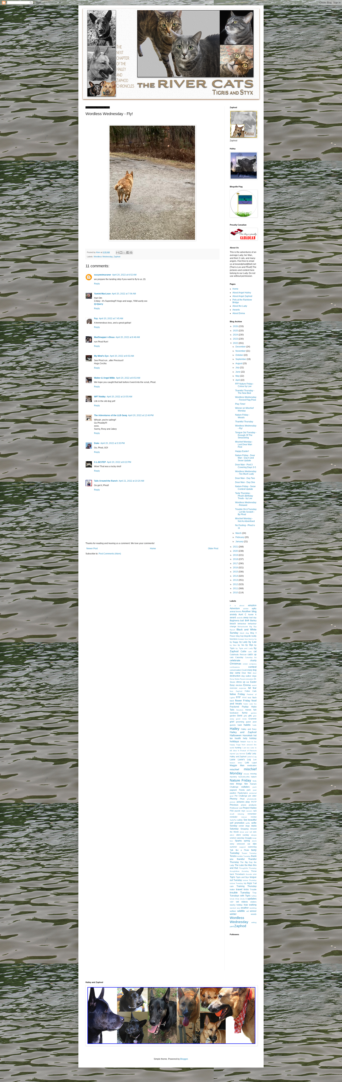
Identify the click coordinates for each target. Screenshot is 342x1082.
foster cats (248, 704)
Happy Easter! (242, 451)
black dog (244, 633)
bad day (253, 617)
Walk (246, 905)
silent (232, 835)
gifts (250, 716)
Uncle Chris (234, 899)
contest (252, 666)
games (253, 713)
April (237, 380)
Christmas (235, 663)
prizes (243, 805)
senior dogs (244, 826)
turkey (254, 896)
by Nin (241, 645)
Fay (96, 318)
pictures (240, 802)
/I (230, 605)
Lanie (232, 759)
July (237, 367)
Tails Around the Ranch (106, 481)
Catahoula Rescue (238, 654)
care (250, 652)
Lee (254, 760)
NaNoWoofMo (244, 777)
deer (254, 673)
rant (254, 811)
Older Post (213, 548)
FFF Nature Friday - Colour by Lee (244, 385)
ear (247, 682)
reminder (233, 817)
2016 (236, 567)
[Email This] (117, 252)
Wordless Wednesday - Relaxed (245, 503)
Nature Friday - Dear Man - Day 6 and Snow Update (245, 458)
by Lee (252, 641)
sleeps (253, 835)
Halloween (236, 735)
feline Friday (237, 694)
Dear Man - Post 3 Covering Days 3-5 (245, 465)
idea (235, 751)
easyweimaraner (102, 275)
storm (254, 841)
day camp (235, 673)
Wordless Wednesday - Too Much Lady (245, 472)
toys (249, 883)
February (240, 537)
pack (254, 787)
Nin (246, 784)
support (242, 847)
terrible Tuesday (244, 856)
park (249, 790)
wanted (233, 908)
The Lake (239, 865)
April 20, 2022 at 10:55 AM (119, 396)
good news (241, 719)
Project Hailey (249, 808)
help (245, 738)
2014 (236, 576)
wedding (253, 908)
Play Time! (240, 404)
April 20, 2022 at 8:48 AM (128, 337)
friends (248, 710)
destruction (235, 676)
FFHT (244, 698)
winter (233, 913)
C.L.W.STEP (100, 462)
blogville (247, 636)
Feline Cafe (250, 691)
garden (233, 716)
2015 (236, 571)
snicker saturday (237, 838)
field (249, 698)
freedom (239, 710)
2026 (236, 326)
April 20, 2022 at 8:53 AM (122, 356)
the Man (249, 865)
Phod (242, 799)
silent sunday (242, 835)
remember (252, 814)
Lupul (254, 763)
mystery (233, 777)
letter (240, 763)
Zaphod (117, 257)
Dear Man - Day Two (245, 478)
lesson (232, 763)
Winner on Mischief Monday (244, 409)
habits (247, 724)
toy (245, 883)
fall (249, 688)
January (239, 541)
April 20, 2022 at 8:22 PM (119, 462)
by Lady (243, 642)
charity (253, 660)
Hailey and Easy (248, 729)
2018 (236, 559)
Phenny (233, 799)
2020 (236, 551)
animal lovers (235, 611)
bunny (251, 639)
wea (238, 908)
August (239, 363)
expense (242, 688)
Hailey (234, 728)
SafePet (233, 820)
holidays (234, 741)
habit (240, 725)
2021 (236, 546)
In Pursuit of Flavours (247, 751)
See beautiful (249, 820)
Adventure (235, 608)
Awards (236, 310)
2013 (236, 580)
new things (236, 784)
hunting (238, 748)
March (238, 533)
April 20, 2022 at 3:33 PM (112, 443)
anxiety (233, 614)
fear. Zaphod (236, 691)
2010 (236, 592)
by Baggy (234, 642)
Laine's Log (252, 757)
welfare (233, 911)
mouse (246, 774)
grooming (240, 722)
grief (232, 722)
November (240, 351)
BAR (247, 620)
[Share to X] (124, 252)
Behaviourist (243, 627)
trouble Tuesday (240, 892)
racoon (249, 811)
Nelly (254, 781)
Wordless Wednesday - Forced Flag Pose (245, 398)
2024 (236, 334)
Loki (247, 762)
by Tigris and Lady (244, 648)
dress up (240, 682)
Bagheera (234, 620)
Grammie (252, 719)
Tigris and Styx (242, 877)
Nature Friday (240, 780)
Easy (232, 685)
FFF (238, 697)
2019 (236, 555)
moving (253, 774)
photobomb (251, 799)
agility (254, 608)
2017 (236, 563)
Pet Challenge (241, 796)
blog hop (239, 636)
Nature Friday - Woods (242, 416)
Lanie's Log (244, 759)
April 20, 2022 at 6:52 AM (124, 275)
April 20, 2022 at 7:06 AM (124, 293)
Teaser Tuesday (249, 853)
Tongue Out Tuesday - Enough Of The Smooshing (245, 435)
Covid (244, 670)
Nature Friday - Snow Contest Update (245, 487)
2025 (236, 330)
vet (237, 902)
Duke (96, 443)
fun (254, 710)
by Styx (249, 645)
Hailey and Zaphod (243, 732)
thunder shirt (251, 874)
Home (153, 548)
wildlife (241, 910)
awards (240, 618)
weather (245, 908)
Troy (254, 893)
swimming (252, 847)
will (247, 911)
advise (245, 609)
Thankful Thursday (244, 421)
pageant (233, 790)
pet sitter (252, 796)
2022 (236, 343)
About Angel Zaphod (242, 296)
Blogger (184, 1059)
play (248, 802)
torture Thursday (249, 880)
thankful (241, 859)
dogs (254, 676)
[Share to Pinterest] (131, 252)
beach (233, 623)
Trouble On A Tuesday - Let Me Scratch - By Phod (245, 512)
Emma (247, 685)
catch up (252, 654)
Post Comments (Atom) (110, 553)
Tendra (233, 856)
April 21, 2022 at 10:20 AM (131, 481)
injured (232, 754)
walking (252, 905)
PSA (232, 811)
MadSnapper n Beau (104, 337)
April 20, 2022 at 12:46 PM (141, 415)
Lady (248, 753)
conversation (235, 670)
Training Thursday (247, 886)
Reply (97, 283)
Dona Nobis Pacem (238, 679)
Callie (243, 651)
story (232, 844)
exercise (233, 688)
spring (247, 841)
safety (240, 820)
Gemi (239, 715)
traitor (232, 889)
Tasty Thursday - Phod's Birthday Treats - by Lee (244, 496)
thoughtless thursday (239, 871)
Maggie (233, 765)
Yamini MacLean (102, 293)
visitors (253, 902)
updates (251, 898)
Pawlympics (243, 793)
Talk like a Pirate (239, 850)
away (245, 617)
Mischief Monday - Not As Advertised (245, 519)
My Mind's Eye (101, 356)
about (241, 605)
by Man (233, 645)
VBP (232, 902)
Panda (242, 790)
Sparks (238, 841)
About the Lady (239, 306)
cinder (245, 664)
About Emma (238, 313)
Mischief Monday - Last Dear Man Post (244, 444)
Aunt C (242, 614)
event (254, 685)
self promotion (237, 823)
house (243, 741)
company (252, 664)
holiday (252, 738)
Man (242, 765)
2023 (236, 339)
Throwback (240, 874)
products (252, 805)
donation (249, 679)
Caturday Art (250, 657)
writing (253, 922)
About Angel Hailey (241, 292)
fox (255, 704)
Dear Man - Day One (245, 482)
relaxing (241, 814)
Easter (253, 682)
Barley (253, 620)
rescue (244, 817)
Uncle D (243, 899)
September (241, 359)
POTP (253, 802)
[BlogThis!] (121, 252)
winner (253, 911)
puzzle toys (240, 811)
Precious (234, 805)
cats (232, 657)
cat (255, 651)
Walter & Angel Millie (104, 378)
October (239, 355)
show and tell (246, 832)
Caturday (239, 657)
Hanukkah (248, 735)
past (254, 790)
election (239, 685)
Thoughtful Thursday (247, 868)
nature (253, 777)
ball (242, 620)
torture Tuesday (236, 883)
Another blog (249, 611)
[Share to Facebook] (127, 252)
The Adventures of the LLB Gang (110, 415)
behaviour (242, 624)
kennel (242, 754)
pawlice (233, 793)
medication (251, 765)
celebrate (235, 660)
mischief (234, 769)
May (237, 376)
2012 (236, 584)
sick (254, 832)
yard (232, 926)
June (238, 372)
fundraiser (234, 713)
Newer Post (92, 548)
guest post (251, 722)
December (240, 346)
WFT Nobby (100, 396)
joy (237, 754)
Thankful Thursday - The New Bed (244, 391)
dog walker (246, 676)
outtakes (245, 787)
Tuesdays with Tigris (240, 895)
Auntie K (252, 614)
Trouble (253, 889)
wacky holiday (236, 905)
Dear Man (246, 673)
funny (244, 713)
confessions (235, 667)
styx (254, 844)
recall (232, 814)
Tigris (232, 877)
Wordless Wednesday (103, 257)
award (233, 617)
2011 (236, 588)
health (238, 738)
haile (254, 725)
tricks (246, 889)
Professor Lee (236, 808)
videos (244, 902)
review (253, 817)
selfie (248, 823)
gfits (245, 716)
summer (233, 847)
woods (253, 914)
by (255, 639)
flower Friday (242, 700)
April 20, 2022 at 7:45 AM (111, 318)
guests (233, 725)
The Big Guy (246, 862)
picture (232, 802)
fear (254, 688)
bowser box (243, 639)
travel (239, 889)
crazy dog (251, 670)
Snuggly (248, 838)
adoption (252, 605)
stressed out (243, 844)
